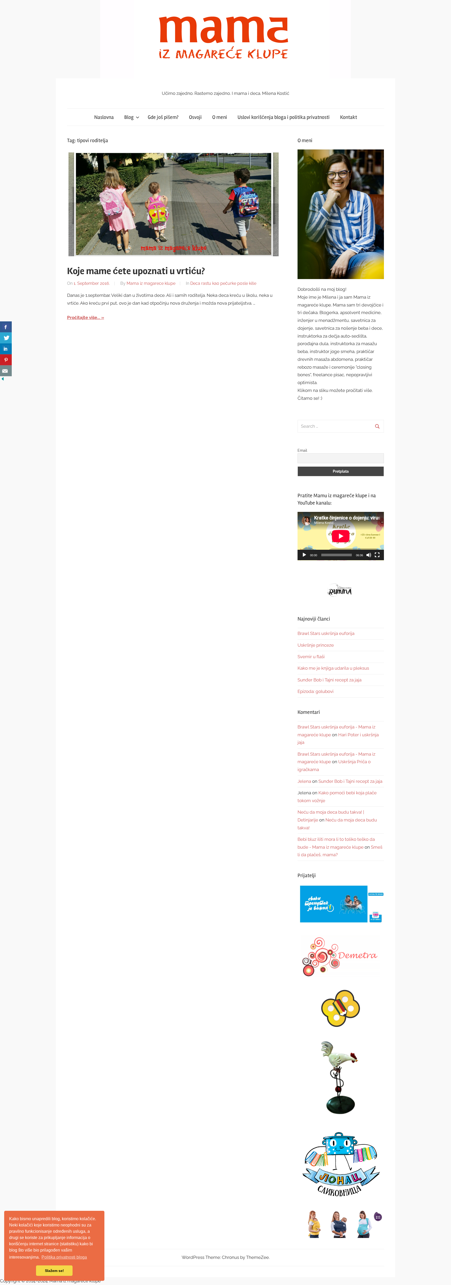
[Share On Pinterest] (6, 359)
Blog (129, 117)
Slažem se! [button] (54, 1271)
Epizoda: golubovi (316, 691)
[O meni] (341, 214)
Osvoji (195, 117)
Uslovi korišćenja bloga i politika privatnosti (284, 117)
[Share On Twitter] (6, 337)
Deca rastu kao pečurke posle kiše (223, 283)
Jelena (304, 781)
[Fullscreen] (377, 555)
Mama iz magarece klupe (151, 283)
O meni (219, 117)
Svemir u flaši (311, 656)
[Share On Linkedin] (6, 348)
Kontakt (348, 117)
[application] (341, 536)
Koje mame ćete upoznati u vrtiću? (136, 271)
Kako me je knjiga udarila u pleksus (333, 668)
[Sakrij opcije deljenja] (2, 380)
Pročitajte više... (83, 317)
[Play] (304, 555)
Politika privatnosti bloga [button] (64, 1257)
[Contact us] (6, 370)
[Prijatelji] (341, 904)
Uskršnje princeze (316, 645)
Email (302, 450)
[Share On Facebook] (6, 326)
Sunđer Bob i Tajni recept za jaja (329, 679)
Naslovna (104, 117)
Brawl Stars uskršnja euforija (326, 633)
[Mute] (368, 555)
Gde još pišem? (163, 117)
